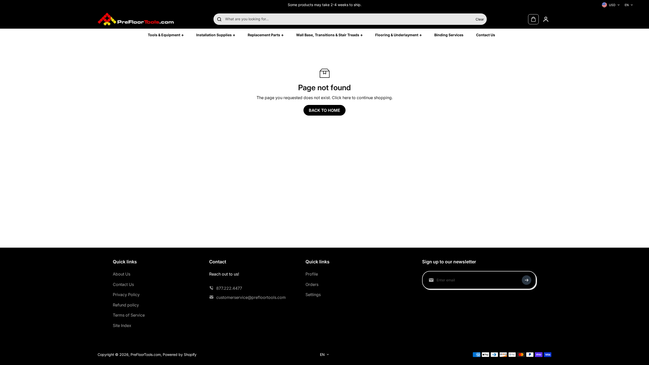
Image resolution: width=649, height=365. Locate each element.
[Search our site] (219, 19)
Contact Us (123, 284)
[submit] (526, 280)
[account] (545, 19)
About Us (121, 274)
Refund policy (126, 304)
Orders (311, 284)
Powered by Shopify (179, 354)
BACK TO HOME (324, 110)
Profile (311, 274)
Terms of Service (129, 315)
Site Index (122, 325)
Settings (313, 294)
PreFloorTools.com (146, 354)
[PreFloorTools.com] (136, 19)
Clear (480, 19)
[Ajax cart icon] (533, 19)
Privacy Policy (126, 294)
